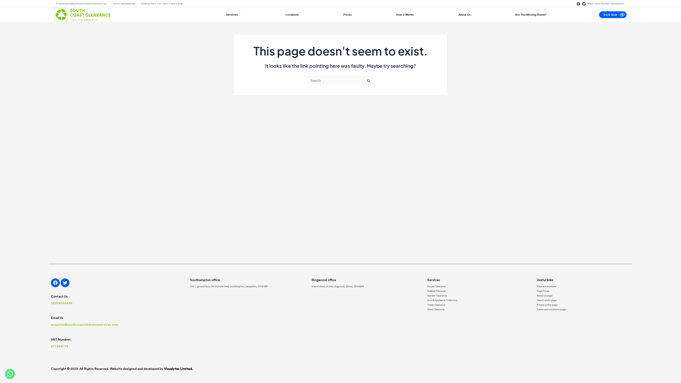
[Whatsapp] (10, 374)
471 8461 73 (59, 346)
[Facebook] (55, 282)
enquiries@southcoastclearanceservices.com (84, 324)
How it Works (405, 14)
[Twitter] (65, 282)
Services (232, 14)
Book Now (610, 14)
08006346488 (61, 303)
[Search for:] (340, 80)
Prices (347, 14)
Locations (292, 14)
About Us (464, 14)
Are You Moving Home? (531, 14)
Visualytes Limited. (178, 368)
